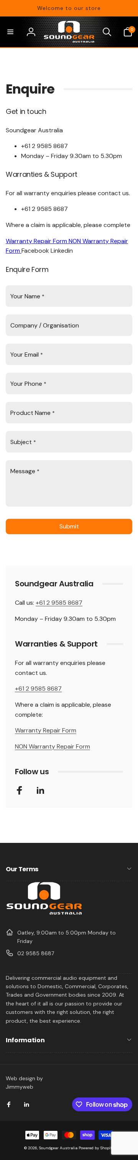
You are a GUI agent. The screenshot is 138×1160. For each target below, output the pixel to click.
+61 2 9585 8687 (59, 603)
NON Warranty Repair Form (52, 746)
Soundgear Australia (58, 1147)
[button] (10, 31)
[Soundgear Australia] (44, 914)
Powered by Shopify (96, 1147)
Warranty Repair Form (37, 241)
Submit (69, 526)
